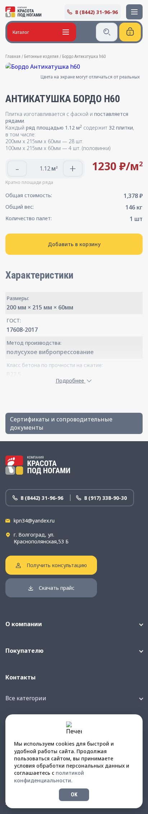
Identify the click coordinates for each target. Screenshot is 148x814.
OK (74, 794)
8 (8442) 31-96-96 (96, 12)
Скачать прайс (56, 587)
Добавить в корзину (74, 244)
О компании (23, 624)
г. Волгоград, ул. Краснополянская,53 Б (41, 538)
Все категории (25, 698)
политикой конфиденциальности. (49, 776)
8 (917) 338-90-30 (105, 497)
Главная (12, 56)
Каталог (21, 32)
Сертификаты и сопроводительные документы (61, 423)
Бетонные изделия (41, 56)
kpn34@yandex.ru (34, 520)
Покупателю (24, 651)
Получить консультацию (57, 565)
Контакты (20, 677)
